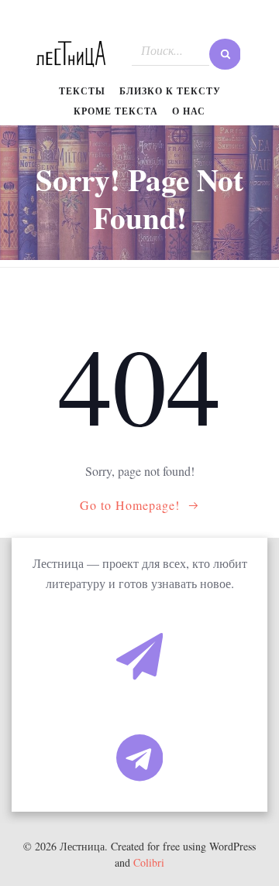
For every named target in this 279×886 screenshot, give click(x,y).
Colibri (148, 862)
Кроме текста (116, 111)
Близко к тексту (170, 90)
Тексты (82, 90)
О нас (188, 111)
